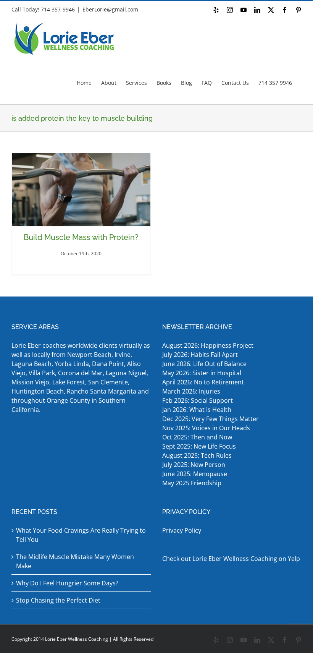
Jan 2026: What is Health (196, 409)
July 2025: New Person (193, 464)
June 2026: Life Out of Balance (204, 364)
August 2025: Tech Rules (197, 455)
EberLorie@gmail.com (110, 9)
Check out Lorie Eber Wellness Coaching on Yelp (231, 558)
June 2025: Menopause (195, 474)
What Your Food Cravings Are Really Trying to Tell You (81, 535)
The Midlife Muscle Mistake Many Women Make (75, 561)
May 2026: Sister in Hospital (202, 373)
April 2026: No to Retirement (203, 382)
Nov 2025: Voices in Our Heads (206, 428)
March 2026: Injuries (191, 391)
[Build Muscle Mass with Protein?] (81, 189)
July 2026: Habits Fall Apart (200, 354)
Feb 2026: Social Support (197, 400)
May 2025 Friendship (191, 483)
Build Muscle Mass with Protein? (81, 237)
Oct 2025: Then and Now (197, 437)
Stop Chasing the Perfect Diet (58, 600)
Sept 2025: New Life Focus (199, 446)
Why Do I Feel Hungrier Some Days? (67, 583)
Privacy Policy (181, 530)
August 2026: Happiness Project (207, 345)
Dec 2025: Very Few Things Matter (210, 419)
